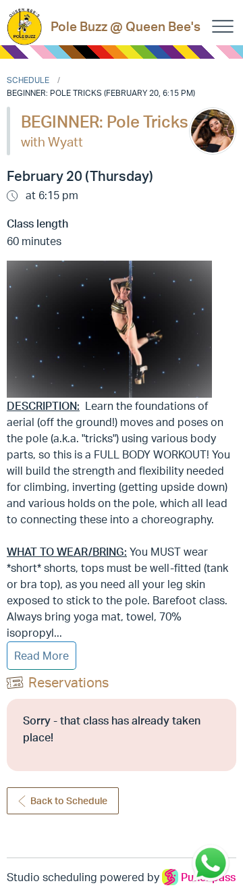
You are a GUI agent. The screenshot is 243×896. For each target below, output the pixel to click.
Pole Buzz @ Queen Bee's (125, 26)
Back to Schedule (68, 800)
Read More (41, 655)
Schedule (28, 80)
